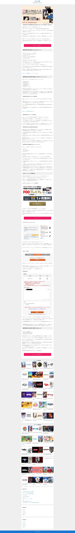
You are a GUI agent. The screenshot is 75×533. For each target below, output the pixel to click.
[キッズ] (24, 523)
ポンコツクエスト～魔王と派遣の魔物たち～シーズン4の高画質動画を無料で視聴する (26, 443)
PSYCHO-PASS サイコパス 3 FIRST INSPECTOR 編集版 (31, 502)
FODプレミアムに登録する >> (37, 45)
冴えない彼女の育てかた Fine (27, 501)
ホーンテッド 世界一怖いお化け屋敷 (28, 492)
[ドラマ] (24, 512)
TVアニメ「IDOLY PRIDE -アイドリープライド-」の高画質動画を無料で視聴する (27, 420)
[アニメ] (36, 360)
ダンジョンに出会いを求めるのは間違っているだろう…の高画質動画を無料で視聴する (48, 409)
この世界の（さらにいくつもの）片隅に (28, 491)
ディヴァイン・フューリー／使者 (27, 498)
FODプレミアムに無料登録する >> (37, 354)
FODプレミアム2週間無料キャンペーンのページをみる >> (30, 73)
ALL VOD (37, 1)
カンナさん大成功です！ (26, 496)
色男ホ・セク (25, 497)
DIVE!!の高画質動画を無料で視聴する (48, 458)
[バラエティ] (24, 513)
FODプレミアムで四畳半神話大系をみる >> (28, 111)
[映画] (23, 514)
